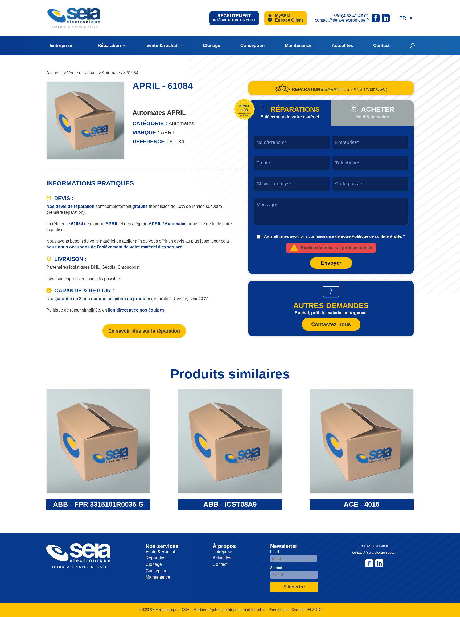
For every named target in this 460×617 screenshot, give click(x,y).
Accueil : (54, 73)
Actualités (342, 45)
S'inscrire (294, 587)
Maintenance (298, 45)
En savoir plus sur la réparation (144, 331)
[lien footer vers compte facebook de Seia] (369, 563)
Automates (112, 73)
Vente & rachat (161, 45)
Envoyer (331, 263)
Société (276, 568)
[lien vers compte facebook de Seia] (376, 18)
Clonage (211, 45)
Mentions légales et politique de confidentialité (229, 610)
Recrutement (234, 18)
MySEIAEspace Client (289, 18)
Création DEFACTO (306, 610)
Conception (252, 45)
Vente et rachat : (82, 73)
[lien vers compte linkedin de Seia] (386, 18)
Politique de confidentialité (376, 236)
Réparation (109, 45)
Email (274, 552)
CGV (185, 610)
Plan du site (278, 610)
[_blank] (379, 563)
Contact (381, 45)
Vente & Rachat (160, 551)
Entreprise (61, 45)
